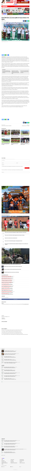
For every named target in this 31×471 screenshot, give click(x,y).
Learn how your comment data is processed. (17, 169)
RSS (20, 466)
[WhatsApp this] (28, 21)
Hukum (6, 293)
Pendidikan (8, 287)
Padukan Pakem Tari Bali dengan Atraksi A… (10, 354)
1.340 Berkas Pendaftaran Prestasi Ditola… (7, 280)
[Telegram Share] (27, 21)
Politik (9, 289)
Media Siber (3, 460)
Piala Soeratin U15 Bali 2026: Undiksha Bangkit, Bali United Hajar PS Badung (14, 235)
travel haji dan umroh (4, 332)
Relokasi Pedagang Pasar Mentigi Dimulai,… (10, 370)
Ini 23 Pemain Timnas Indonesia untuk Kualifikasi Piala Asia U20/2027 (15, 144)
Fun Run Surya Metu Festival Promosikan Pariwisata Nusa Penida (12, 269)
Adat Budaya (5, 362)
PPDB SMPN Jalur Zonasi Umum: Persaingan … (7, 292)
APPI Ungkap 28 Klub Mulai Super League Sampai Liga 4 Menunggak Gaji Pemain (6, 72)
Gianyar (8, 353)
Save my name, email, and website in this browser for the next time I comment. (12, 166)
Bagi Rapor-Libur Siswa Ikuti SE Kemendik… (7, 288)
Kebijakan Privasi (22, 460)
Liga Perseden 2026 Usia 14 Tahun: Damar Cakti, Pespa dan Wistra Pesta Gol (13, 333)
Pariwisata (15, 353)
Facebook (3, 466)
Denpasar (6, 287)
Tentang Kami (12, 459)
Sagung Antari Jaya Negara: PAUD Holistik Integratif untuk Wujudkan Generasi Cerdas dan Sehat (15, 136)
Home (2, 459)
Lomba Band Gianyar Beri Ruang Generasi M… (10, 357)
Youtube (12, 466)
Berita (2, 287)
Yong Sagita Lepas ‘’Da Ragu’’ (25, 125)
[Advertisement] (15, 48)
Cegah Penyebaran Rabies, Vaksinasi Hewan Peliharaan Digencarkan (13, 266)
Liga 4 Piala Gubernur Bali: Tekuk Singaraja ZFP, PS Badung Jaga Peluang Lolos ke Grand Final (16, 334)
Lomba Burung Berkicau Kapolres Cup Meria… (10, 351)
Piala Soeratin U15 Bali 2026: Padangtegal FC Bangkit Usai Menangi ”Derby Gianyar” (16, 232)
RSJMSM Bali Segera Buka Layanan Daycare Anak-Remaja (11, 272)
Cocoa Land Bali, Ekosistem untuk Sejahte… (7, 284)
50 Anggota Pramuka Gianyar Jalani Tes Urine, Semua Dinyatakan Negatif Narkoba (25, 144)
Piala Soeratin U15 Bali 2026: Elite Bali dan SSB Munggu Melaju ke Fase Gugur (6, 144)
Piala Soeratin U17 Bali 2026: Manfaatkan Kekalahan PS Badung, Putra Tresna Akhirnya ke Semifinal (16, 244)
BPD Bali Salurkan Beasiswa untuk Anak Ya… (10, 367)
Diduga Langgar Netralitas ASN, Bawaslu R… (7, 290)
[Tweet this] (25, 21)
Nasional (6, 289)
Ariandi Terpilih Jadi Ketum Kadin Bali (6, 125)
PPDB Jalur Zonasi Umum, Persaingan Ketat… (7, 282)
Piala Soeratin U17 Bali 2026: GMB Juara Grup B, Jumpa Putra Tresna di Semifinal (24, 72)
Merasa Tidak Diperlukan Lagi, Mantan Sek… (7, 286)
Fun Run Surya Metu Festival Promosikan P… (10, 449)
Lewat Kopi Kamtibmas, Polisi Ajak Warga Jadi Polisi (15, 332)
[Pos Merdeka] (15, 4)
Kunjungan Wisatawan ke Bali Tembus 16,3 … (10, 452)
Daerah (4, 287)
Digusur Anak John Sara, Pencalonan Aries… (7, 278)
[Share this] (23, 21)
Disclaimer (12, 460)
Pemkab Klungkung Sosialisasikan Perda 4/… (10, 373)
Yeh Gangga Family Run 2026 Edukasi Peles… (10, 376)
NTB (7, 289)
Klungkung (11, 440)
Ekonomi (8, 375)
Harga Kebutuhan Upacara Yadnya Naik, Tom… (10, 379)
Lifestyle (10, 353)
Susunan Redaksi (22, 459)
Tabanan (16, 375)
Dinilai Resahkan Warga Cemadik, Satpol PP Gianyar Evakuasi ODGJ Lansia (11, 264)
